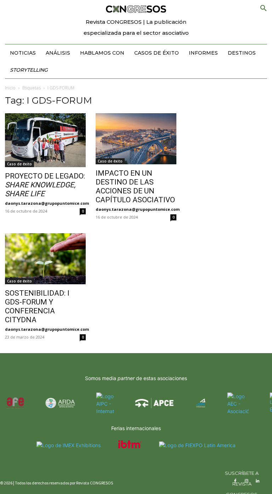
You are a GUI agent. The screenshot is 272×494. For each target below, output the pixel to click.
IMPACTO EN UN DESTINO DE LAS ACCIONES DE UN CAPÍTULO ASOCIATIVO (135, 186)
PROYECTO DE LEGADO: (45, 185)
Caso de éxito (19, 163)
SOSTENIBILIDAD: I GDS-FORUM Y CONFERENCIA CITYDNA (37, 306)
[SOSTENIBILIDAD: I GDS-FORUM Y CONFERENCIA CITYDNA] (45, 258)
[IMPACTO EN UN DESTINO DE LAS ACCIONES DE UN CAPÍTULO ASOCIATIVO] (136, 138)
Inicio (10, 88)
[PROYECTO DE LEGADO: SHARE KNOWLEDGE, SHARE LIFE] (45, 140)
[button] (263, 8)
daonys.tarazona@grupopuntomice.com (47, 203)
